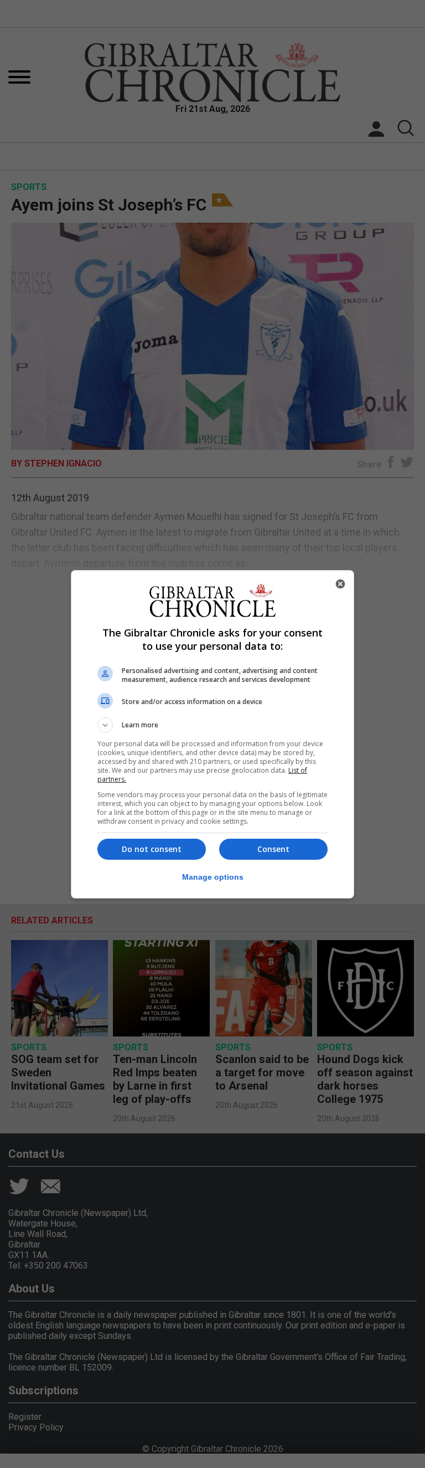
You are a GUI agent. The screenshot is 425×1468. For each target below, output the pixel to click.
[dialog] (212, 734)
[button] (212, 725)
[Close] (340, 584)
